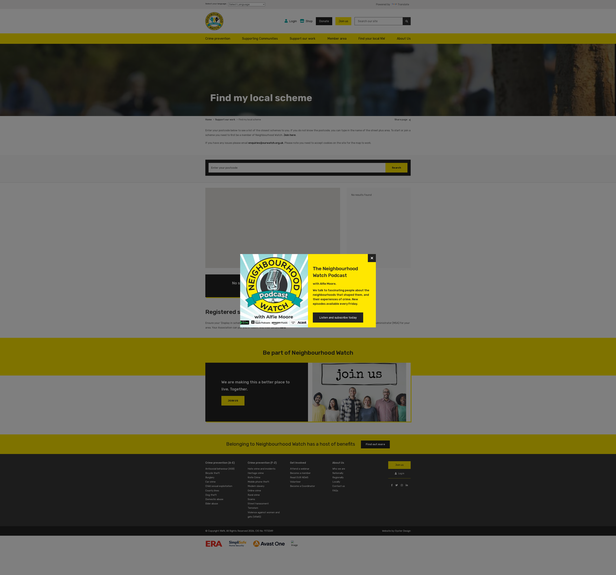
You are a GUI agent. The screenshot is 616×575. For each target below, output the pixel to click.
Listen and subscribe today (338, 317)
